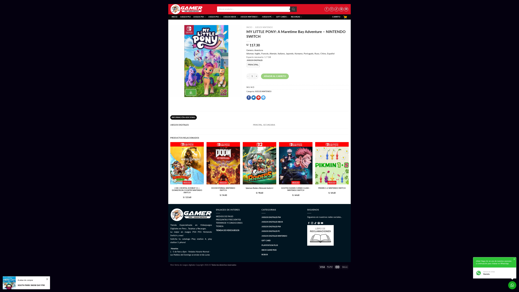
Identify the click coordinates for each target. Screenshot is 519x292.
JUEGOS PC (267, 17)
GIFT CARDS (281, 17)
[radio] (253, 65)
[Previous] (170, 173)
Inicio (175, 17)
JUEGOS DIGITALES (254, 60)
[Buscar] (293, 9)
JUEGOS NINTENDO (249, 17)
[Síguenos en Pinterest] (341, 9)
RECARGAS (295, 17)
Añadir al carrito (275, 76)
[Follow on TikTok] (336, 9)
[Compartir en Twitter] (253, 97)
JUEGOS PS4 (198, 17)
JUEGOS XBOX (229, 17)
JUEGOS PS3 (185, 17)
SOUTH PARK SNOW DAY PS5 (31, 285)
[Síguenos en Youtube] (346, 9)
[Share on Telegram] (263, 97)
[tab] (183, 117)
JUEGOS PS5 (213, 17)
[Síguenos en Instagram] (331, 9)
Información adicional (183, 117)
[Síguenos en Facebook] (327, 9)
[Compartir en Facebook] (249, 97)
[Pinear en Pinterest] (258, 97)
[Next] (349, 173)
